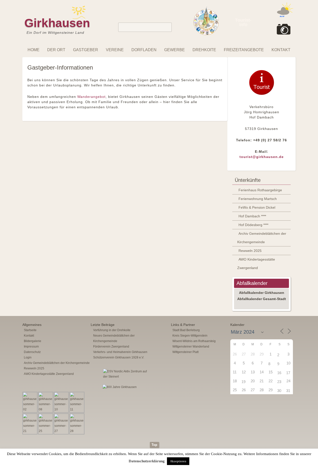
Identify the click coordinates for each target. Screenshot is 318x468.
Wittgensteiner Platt (185, 352)
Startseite (30, 330)
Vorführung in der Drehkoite (111, 330)
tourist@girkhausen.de (261, 157)
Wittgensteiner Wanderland (190, 346)
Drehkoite (204, 50)
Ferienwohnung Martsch (257, 199)
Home (34, 50)
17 (288, 373)
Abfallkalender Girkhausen (261, 293)
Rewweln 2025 (250, 251)
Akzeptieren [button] (178, 461)
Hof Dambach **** (252, 216)
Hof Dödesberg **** (253, 225)
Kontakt (281, 50)
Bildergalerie (32, 341)
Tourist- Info (243, 22)
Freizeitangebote (244, 50)
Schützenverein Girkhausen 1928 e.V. (118, 357)
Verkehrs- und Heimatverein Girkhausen (120, 352)
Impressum (31, 346)
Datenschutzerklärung (147, 461)
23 (279, 382)
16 (279, 373)
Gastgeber (85, 50)
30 (279, 391)
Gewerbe (174, 50)
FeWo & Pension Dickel (256, 207)
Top (154, 445)
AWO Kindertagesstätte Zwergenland (256, 263)
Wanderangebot (91, 97)
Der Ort (56, 50)
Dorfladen (144, 50)
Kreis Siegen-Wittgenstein (189, 335)
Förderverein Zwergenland (111, 346)
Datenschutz (32, 352)
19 (243, 382)
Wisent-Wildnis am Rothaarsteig (194, 341)
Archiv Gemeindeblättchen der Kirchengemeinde (261, 238)
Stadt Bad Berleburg (186, 330)
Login (28, 357)
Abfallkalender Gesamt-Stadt (261, 299)
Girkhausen (57, 23)
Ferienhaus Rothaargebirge (260, 190)
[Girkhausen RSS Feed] (292, 441)
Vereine (115, 50)
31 (288, 391)
